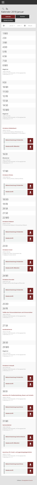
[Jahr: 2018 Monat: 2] (25, 25)
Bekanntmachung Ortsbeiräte (14, 140)
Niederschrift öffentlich (12, 146)
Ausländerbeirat (7, 329)
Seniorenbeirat (7, 425)
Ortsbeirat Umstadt (8, 365)
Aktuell (30, 25)
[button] (30, 141)
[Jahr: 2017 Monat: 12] (4, 25)
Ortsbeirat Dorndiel (8, 279)
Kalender (8, 16)
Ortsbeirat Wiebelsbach (9, 128)
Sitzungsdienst (27, 480)
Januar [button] (12, 25)
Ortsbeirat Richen (8, 175)
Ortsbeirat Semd (7, 250)
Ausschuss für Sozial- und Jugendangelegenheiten (17, 452)
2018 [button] (18, 25)
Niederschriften (8, 20)
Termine (22, 16)
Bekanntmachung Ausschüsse (14, 407)
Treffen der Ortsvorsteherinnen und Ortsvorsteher (17, 312)
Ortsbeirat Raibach (8, 221)
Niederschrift (9, 191)
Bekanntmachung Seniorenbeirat (15, 436)
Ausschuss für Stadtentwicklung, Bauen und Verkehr (18, 395)
